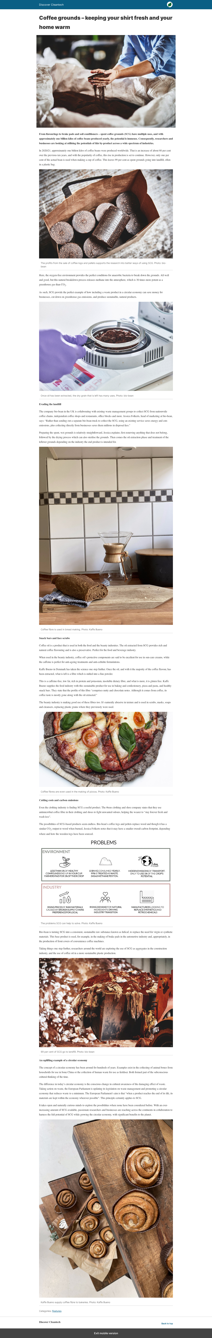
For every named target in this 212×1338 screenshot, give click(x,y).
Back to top (167, 1323)
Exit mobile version (106, 1333)
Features (56, 1311)
